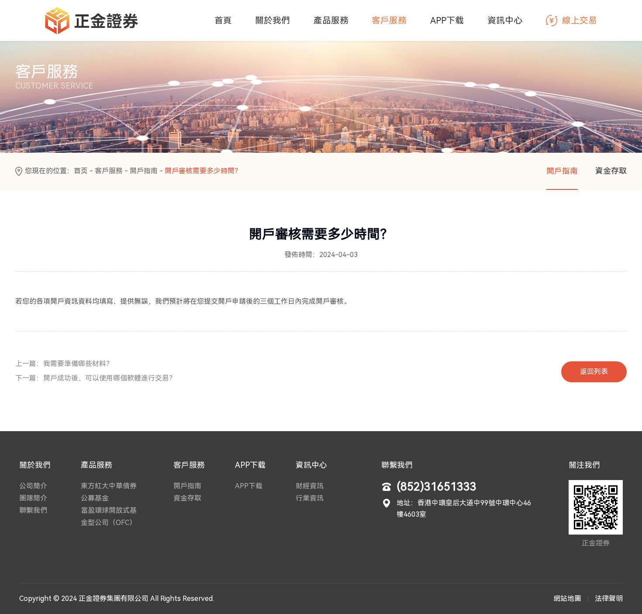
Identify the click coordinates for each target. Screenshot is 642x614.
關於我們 (272, 20)
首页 (81, 171)
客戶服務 (389, 20)
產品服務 (331, 20)
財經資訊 (310, 486)
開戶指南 (144, 171)
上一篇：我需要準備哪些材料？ (64, 364)
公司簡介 (33, 486)
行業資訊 (310, 498)
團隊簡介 (33, 498)
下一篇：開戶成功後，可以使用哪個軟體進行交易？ (95, 378)
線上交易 (579, 20)
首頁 (223, 20)
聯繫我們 (33, 510)
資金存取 (611, 170)
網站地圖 (567, 598)
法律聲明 (609, 598)
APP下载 (447, 20)
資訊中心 (504, 20)
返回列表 (594, 371)
